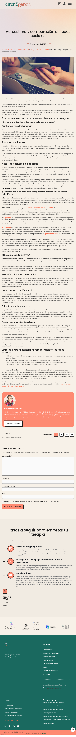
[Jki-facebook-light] (9, 726)
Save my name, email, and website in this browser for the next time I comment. (31, 501)
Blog (32, 49)
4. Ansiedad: (6, 227)
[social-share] (56, 435)
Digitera (44, 733)
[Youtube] (18, 726)
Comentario (7, 456)
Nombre (5, 479)
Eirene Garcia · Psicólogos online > (15, 49)
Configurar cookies (11, 720)
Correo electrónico (9, 486)
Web (3, 494)
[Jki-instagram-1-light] (5, 726)
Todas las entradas (13, 423)
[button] (0, 736)
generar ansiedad (51, 234)
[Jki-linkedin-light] (14, 726)
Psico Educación (42, 49)
